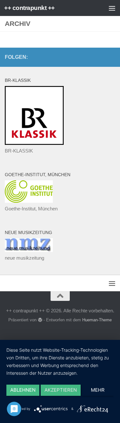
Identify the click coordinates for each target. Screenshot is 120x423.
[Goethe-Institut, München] (29, 201)
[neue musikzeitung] (29, 250)
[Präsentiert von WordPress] (40, 320)
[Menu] (112, 8)
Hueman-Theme (97, 319)
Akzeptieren (60, 390)
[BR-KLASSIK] (34, 143)
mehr (98, 390)
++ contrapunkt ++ (29, 7)
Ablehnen (23, 390)
